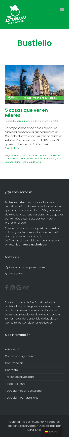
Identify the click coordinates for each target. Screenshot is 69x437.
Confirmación (14, 363)
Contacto (11, 370)
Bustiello (15, 155)
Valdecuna (35, 162)
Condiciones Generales (37, 323)
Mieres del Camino (23, 158)
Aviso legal (12, 349)
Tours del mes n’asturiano (22, 398)
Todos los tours (15, 384)
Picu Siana (49, 158)
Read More (12, 148)
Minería (39, 158)
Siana (17, 162)
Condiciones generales (20, 356)
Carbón (25, 155)
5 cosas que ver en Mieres (26, 112)
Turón (25, 162)
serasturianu (23, 121)
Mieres (44, 155)
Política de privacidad (19, 377)
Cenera (35, 155)
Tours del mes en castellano (23, 391)
